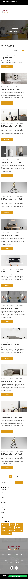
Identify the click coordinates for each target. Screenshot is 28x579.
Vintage (2, 517)
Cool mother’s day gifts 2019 (10, 235)
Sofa (2, 515)
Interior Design (4, 509)
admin (4, 55)
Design (2, 497)
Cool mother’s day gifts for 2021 (11, 162)
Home (10, 31)
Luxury (2, 512)
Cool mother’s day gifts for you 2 (11, 454)
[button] (17, 576)
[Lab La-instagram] (16, 568)
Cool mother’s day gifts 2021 (10, 308)
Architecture (3, 489)
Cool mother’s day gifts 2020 (10, 272)
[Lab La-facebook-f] (11, 568)
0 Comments (19, 55)
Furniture (3, 499)
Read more (6, 66)
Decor (2, 492)
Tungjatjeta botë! (6, 57)
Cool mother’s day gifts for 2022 (11, 199)
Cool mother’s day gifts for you (11, 381)
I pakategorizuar (4, 504)
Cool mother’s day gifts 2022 (10, 344)
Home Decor (3, 502)
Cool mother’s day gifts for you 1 (11, 417)
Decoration (3, 494)
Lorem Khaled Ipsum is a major (10, 89)
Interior (2, 507)
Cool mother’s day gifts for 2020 (11, 126)
